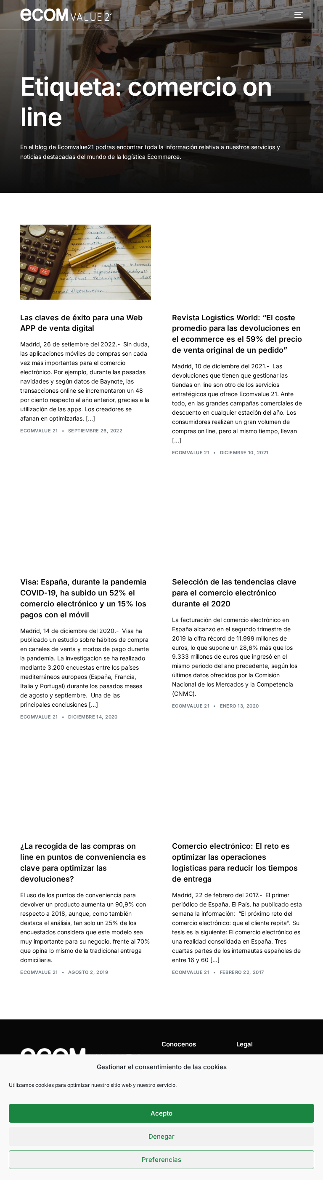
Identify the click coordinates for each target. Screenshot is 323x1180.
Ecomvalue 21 (39, 431)
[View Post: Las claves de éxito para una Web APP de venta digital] (85, 262)
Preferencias (161, 1160)
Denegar (161, 1136)
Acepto (161, 1113)
